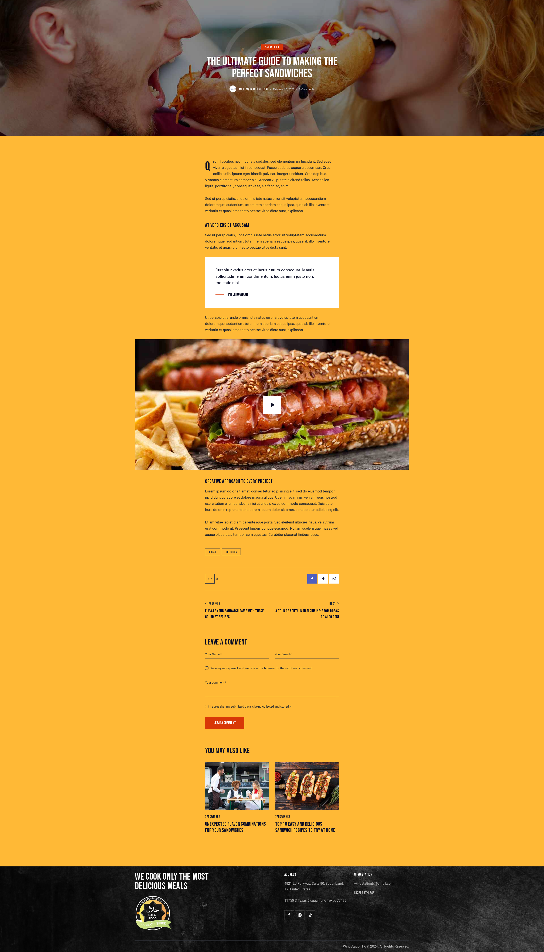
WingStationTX (354, 946)
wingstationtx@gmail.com (374, 883)
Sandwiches (272, 47)
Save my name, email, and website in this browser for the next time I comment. (261, 668)
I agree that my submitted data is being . (251, 706)
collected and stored (275, 706)
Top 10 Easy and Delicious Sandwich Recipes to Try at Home (305, 827)
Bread (212, 552)
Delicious (231, 552)
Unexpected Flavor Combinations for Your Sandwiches (235, 827)
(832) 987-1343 (364, 893)
